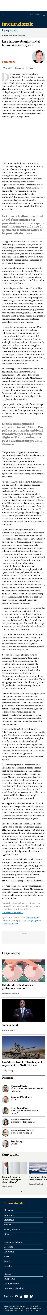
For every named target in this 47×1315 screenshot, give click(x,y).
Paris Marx (8, 62)
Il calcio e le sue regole (21, 1133)
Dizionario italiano (13, 1242)
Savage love (9, 1279)
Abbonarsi (34, 15)
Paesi (6, 1257)
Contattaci (9, 1215)
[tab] (21, 1191)
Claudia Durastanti (21, 1119)
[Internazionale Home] (14, 1203)
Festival (8, 1225)
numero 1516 (32, 918)
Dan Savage (17, 1141)
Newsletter (9, 1266)
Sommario (9, 1220)
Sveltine (15, 1144)
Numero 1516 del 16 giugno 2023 (14, 35)
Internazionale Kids (13, 1289)
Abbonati (14, 924)
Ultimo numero (11, 1284)
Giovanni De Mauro (21, 1097)
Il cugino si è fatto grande (23, 1122)
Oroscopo (8, 1247)
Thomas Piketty (19, 1086)
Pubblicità (9, 1252)
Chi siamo (9, 1210)
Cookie (37, 1310)
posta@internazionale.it (12, 912)
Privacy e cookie (12, 1230)
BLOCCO (15, 1100)
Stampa (21, 68)
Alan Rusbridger (20, 1108)
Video (6, 1234)
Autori (7, 1261)
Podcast (7, 1274)
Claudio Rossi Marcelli (23, 1130)
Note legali (29, 1310)
